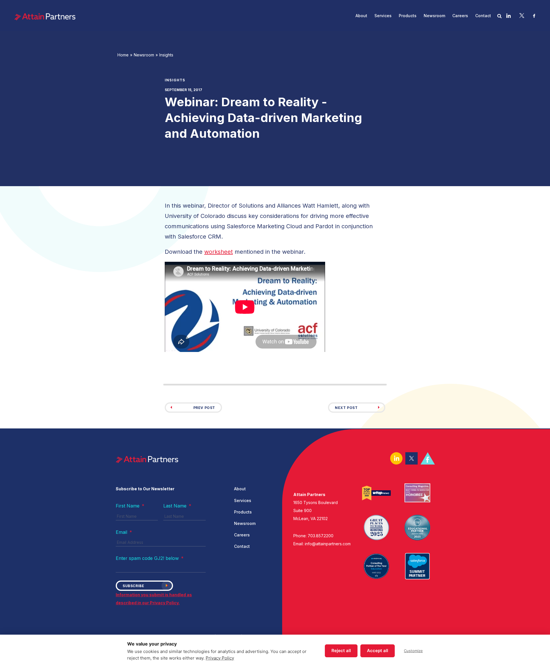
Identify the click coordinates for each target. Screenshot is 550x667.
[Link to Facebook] (534, 15)
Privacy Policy (220, 658)
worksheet (218, 251)
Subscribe (133, 586)
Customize (413, 650)
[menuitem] (361, 15)
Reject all (341, 650)
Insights (166, 54)
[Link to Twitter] (521, 15)
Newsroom (144, 54)
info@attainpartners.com (328, 543)
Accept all (377, 650)
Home (123, 54)
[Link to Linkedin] (508, 15)
